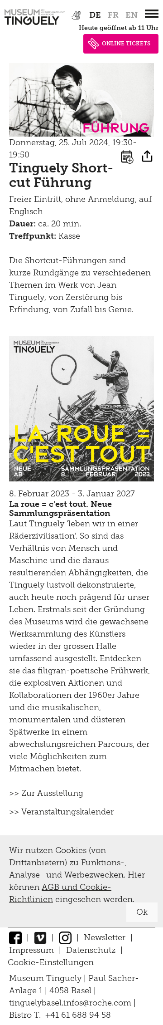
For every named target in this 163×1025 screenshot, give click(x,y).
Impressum (31, 950)
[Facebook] (15, 937)
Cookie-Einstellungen (51, 962)
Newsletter (104, 937)
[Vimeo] (40, 937)
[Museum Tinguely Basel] (35, 25)
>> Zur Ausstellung (46, 793)
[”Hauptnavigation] (151, 13)
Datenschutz (90, 950)
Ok (142, 912)
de (95, 15)
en (131, 15)
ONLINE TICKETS (126, 43)
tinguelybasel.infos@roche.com (71, 1003)
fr (113, 15)
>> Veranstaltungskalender (61, 812)
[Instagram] (65, 937)
